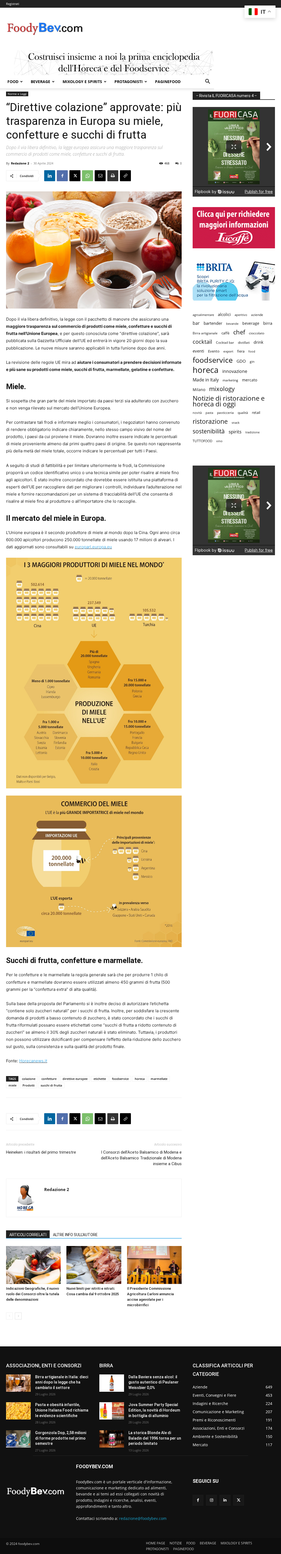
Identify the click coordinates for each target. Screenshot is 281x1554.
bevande (232, 323)
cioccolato (256, 333)
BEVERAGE (40, 81)
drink (258, 342)
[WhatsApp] (87, 175)
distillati (244, 342)
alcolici (224, 314)
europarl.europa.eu (93, 546)
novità (197, 413)
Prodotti (29, 1085)
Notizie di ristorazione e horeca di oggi (229, 401)
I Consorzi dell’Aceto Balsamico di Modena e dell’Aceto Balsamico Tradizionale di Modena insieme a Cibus (141, 1158)
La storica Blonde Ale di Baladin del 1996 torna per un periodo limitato (154, 1438)
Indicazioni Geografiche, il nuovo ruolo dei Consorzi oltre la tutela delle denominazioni (32, 1294)
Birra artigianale (205, 333)
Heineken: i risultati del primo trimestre (41, 1152)
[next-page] (18, 1316)
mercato (249, 380)
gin (252, 361)
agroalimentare (203, 315)
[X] (74, 175)
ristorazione (210, 421)
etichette (100, 1079)
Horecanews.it (33, 1060)
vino (219, 441)
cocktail (202, 342)
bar (196, 323)
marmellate (159, 1079)
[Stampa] (112, 175)
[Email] (100, 175)
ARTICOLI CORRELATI (27, 1235)
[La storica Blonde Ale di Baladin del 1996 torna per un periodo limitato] (111, 1439)
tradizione (252, 432)
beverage (250, 323)
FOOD (12, 81)
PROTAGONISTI (128, 81)
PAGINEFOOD (168, 81)
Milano (199, 389)
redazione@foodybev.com (143, 1518)
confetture (49, 1079)
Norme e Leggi (17, 94)
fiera (241, 351)
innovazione (234, 371)
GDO (241, 361)
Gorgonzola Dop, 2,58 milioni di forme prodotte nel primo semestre (60, 1438)
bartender (213, 323)
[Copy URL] (125, 175)
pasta (209, 413)
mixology (222, 389)
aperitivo (241, 315)
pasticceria (225, 412)
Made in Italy (206, 380)
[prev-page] (9, 1316)
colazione (28, 1079)
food (251, 351)
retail (256, 412)
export (228, 351)
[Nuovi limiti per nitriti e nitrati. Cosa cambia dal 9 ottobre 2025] (93, 1265)
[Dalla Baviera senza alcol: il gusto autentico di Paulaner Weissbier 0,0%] (111, 1383)
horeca (140, 1079)
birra (267, 323)
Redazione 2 (20, 163)
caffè (225, 333)
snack (236, 422)
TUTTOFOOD (202, 441)
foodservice (120, 1079)
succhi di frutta (51, 1085)
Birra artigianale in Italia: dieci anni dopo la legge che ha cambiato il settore (61, 1382)
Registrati (12, 4)
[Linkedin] (49, 175)
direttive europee (75, 1079)
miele (12, 1085)
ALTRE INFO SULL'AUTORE (75, 1235)
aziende (257, 314)
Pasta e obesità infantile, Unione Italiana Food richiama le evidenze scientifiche (61, 1410)
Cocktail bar (225, 342)
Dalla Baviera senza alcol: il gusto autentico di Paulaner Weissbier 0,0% (153, 1382)
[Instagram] (211, 1500)
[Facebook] (62, 175)
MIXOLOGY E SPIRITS (82, 81)
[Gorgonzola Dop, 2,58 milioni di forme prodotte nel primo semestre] (18, 1439)
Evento (214, 351)
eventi (198, 351)
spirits (235, 431)
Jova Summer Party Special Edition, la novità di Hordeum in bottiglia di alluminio (154, 1410)
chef (239, 332)
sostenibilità (209, 431)
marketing (230, 380)
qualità (243, 412)
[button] (207, 82)
